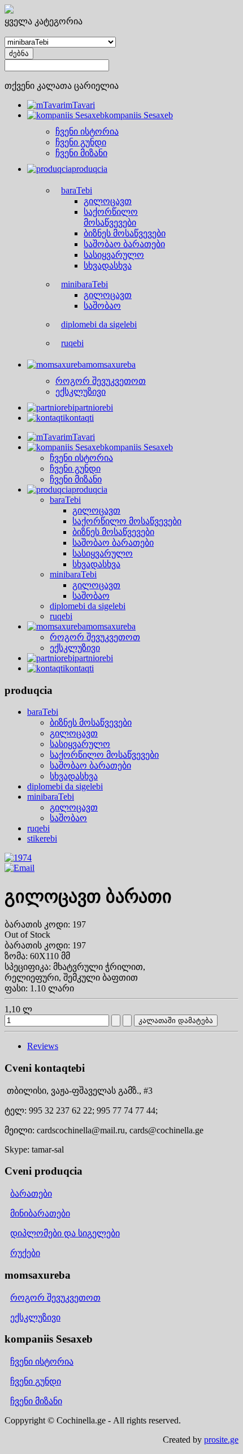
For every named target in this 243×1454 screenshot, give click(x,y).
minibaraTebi (50, 796)
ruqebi (38, 828)
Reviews (42, 1046)
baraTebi (42, 712)
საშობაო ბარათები (90, 765)
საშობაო (68, 818)
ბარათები (31, 1193)
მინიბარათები (40, 1213)
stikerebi (42, 838)
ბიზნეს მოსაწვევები (91, 722)
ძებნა (19, 53)
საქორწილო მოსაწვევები (104, 755)
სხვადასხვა (74, 776)
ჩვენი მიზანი (36, 1401)
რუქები (25, 1253)
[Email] (19, 868)
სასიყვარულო (80, 744)
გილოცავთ (74, 733)
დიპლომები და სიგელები (65, 1233)
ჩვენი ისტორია (41, 1361)
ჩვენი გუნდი (35, 1381)
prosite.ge (221, 1439)
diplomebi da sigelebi (65, 786)
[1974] (18, 857)
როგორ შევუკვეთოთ (55, 1297)
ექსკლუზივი (35, 1317)
